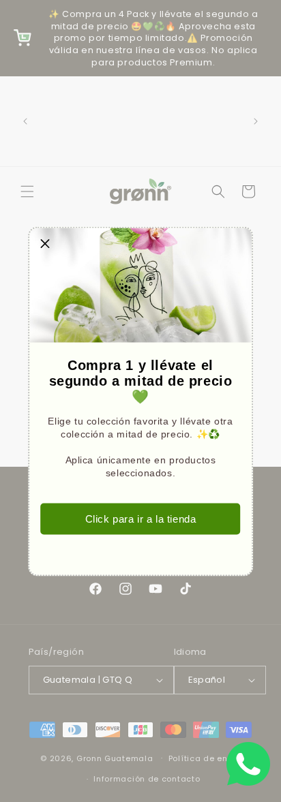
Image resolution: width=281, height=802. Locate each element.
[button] (45, 243)
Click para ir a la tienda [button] (140, 519)
